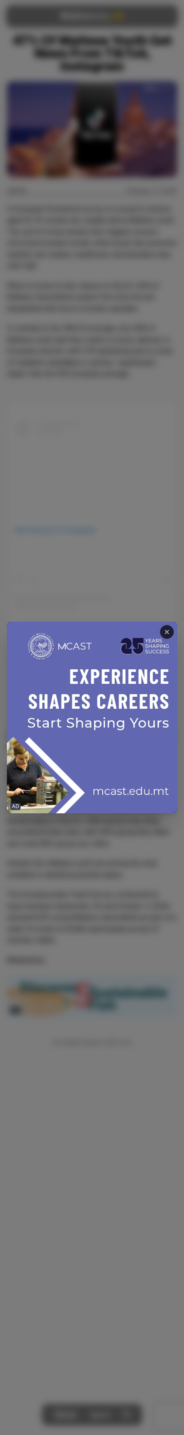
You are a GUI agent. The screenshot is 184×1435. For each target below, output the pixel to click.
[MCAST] (92, 717)
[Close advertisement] (167, 632)
